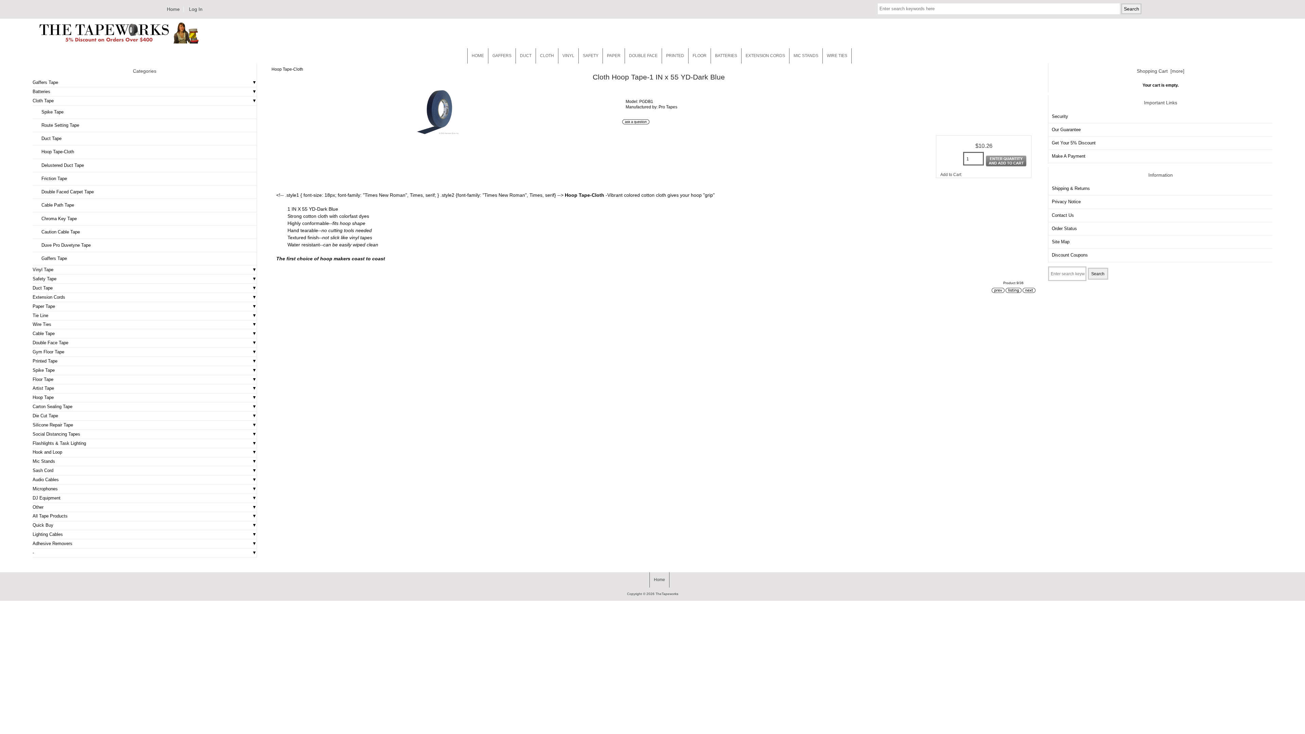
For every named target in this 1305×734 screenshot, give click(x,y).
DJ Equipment (46, 498)
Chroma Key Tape (56, 218)
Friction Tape (51, 178)
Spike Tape (50, 112)
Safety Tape (44, 278)
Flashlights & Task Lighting (59, 443)
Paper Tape (44, 306)
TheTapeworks (667, 594)
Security (1060, 116)
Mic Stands (44, 461)
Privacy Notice (1066, 201)
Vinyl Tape (43, 269)
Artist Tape (43, 388)
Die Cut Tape (45, 415)
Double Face (643, 55)
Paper (614, 55)
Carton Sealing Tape (52, 406)
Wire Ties (42, 324)
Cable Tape (44, 333)
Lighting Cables (48, 534)
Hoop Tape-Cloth (287, 69)
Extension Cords (49, 297)
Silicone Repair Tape (53, 424)
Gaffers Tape (45, 82)
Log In (196, 9)
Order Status (1064, 228)
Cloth (547, 55)
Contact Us (1063, 215)
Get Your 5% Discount (1074, 142)
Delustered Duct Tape (60, 165)
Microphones (45, 488)
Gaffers (501, 55)
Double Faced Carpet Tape (65, 191)
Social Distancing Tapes (56, 434)
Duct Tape (49, 138)
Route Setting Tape (57, 125)
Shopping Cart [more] (1160, 71)
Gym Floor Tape (48, 351)
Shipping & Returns (1071, 188)
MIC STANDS (806, 55)
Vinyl (568, 55)
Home (173, 9)
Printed (675, 55)
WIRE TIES (837, 55)
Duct (526, 55)
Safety (590, 55)
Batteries (726, 55)
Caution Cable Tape (58, 231)
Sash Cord (43, 470)
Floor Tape (43, 379)
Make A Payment (1068, 156)
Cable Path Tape (55, 205)
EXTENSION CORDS (765, 55)
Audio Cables (46, 479)
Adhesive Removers (52, 543)
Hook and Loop (47, 452)
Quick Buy (43, 525)
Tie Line (40, 315)
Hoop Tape (43, 397)
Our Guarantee (1066, 129)
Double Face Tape (50, 342)
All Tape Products (50, 516)
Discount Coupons (1070, 255)
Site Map (1060, 241)
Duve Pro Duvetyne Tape (63, 245)
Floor (700, 55)
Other (38, 507)
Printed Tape (45, 361)
